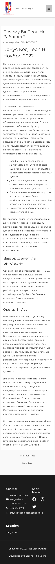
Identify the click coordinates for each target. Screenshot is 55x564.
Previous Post (27, 455)
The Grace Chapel (24, 9)
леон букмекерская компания (20, 433)
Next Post (27, 463)
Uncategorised (12, 42)
